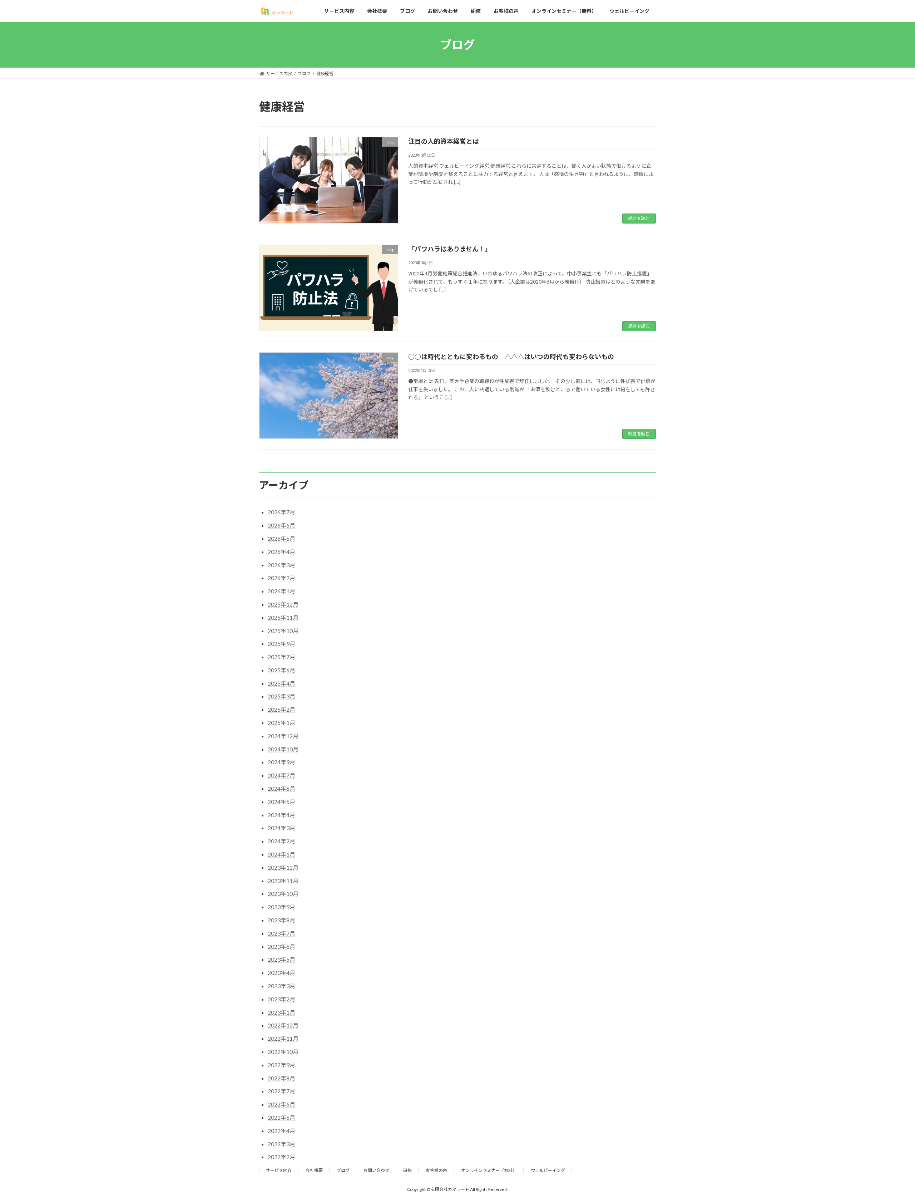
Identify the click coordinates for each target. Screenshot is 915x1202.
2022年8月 (281, 1078)
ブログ (343, 1170)
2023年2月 (281, 999)
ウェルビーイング (548, 1170)
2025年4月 (281, 683)
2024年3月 (281, 827)
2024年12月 (283, 735)
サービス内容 (279, 1170)
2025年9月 (281, 643)
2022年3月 (281, 1143)
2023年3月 (281, 985)
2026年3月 (281, 564)
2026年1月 (281, 591)
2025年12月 (283, 604)
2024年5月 (281, 801)
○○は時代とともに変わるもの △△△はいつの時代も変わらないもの (511, 356)
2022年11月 (283, 1038)
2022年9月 (281, 1064)
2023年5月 (281, 959)
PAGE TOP (888, 1159)
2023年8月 (281, 920)
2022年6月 (281, 1104)
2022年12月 (283, 1025)
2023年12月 (283, 867)
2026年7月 (281, 512)
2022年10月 (283, 1051)
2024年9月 (281, 762)
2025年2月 (281, 709)
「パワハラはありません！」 (449, 249)
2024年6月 (281, 788)
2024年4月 (281, 814)
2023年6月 (281, 946)
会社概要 (314, 1170)
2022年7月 (281, 1091)
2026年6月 (281, 525)
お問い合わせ (376, 1170)
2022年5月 (281, 1117)
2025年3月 (281, 696)
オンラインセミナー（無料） (489, 1170)
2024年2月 (281, 841)
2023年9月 (281, 906)
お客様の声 (436, 1170)
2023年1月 (281, 1012)
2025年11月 (283, 617)
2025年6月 (281, 670)
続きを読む (639, 218)
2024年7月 (281, 775)
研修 (407, 1170)
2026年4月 (281, 551)
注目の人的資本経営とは (443, 141)
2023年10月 (283, 893)
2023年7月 (281, 933)
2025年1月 (281, 722)
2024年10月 (283, 749)
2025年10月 (283, 630)
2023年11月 (283, 880)
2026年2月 (281, 577)
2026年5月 (281, 538)
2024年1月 (281, 854)
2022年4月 (281, 1130)
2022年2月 (281, 1156)
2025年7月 (281, 656)
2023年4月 (281, 972)
